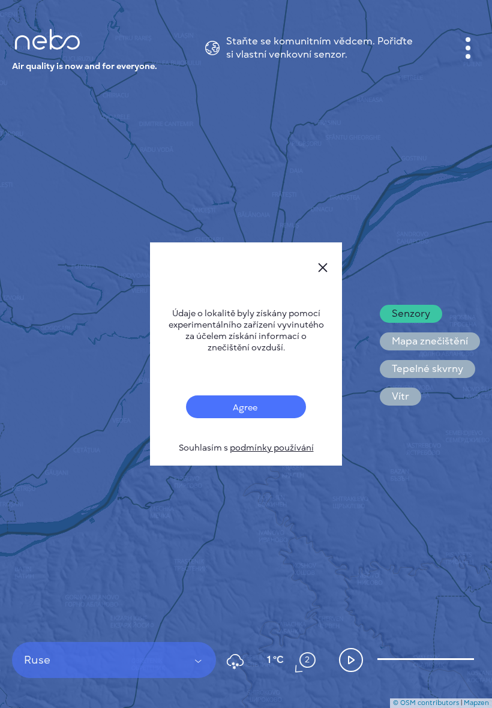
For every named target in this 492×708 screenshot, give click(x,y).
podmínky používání (272, 448)
